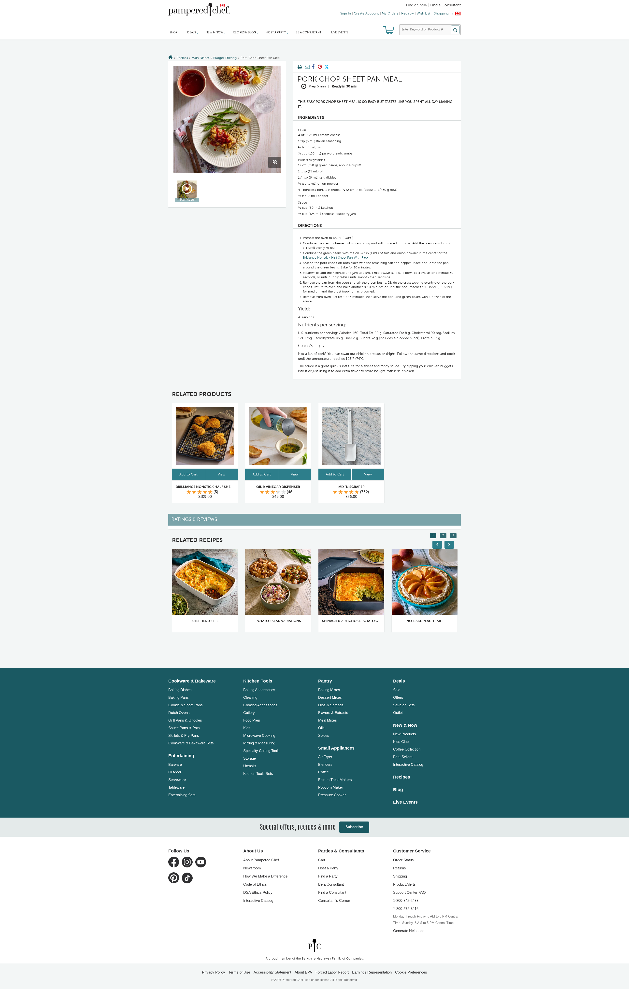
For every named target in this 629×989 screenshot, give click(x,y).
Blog (398, 789)
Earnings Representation (372, 972)
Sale (396, 690)
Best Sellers (403, 757)
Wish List (423, 13)
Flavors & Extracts (333, 712)
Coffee (323, 772)
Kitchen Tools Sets (258, 773)
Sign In (345, 13)
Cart (321, 860)
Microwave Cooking (259, 735)
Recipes (182, 58)
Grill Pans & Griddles (185, 720)
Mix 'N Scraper (351, 487)
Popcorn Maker (330, 787)
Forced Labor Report (332, 972)
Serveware (177, 780)
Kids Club (401, 741)
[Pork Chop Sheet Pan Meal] (227, 119)
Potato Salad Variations (278, 621)
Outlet (398, 712)
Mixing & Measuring (259, 743)
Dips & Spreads (330, 705)
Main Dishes (201, 58)
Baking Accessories (259, 690)
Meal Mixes (327, 720)
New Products (404, 734)
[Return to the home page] (170, 57)
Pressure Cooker (332, 795)
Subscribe (354, 827)
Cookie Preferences (411, 972)
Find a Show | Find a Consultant (433, 5)
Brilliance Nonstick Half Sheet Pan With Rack (336, 257)
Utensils (249, 766)
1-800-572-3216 (405, 908)
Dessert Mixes (330, 697)
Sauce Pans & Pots (184, 728)
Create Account (366, 13)
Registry (407, 13)
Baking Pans (178, 697)
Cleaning (250, 697)
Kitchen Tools (257, 681)
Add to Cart (188, 474)
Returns (399, 868)
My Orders (390, 13)
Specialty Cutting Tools (261, 751)
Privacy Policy (213, 972)
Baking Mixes (329, 690)
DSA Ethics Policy (257, 892)
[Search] (455, 30)
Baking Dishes (180, 690)
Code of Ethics (255, 884)
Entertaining (181, 755)
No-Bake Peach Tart (424, 621)
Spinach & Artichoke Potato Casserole (358, 621)
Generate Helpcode (408, 931)
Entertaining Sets (182, 795)
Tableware (176, 787)
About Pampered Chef (261, 860)
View (221, 474)
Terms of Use (239, 972)
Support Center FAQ (409, 892)
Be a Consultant (308, 32)
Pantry (325, 681)
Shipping (400, 876)
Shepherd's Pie (205, 621)
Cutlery (249, 712)
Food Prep (251, 720)
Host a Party (328, 868)
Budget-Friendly (225, 58)
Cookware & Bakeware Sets (191, 743)
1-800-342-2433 (405, 900)
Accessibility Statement (272, 972)
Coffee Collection (406, 749)
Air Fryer (325, 757)
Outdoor (174, 772)
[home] (314, 945)
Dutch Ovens (179, 712)
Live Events (339, 32)
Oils (321, 728)
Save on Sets (404, 705)
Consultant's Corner (334, 900)
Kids (246, 728)
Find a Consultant (332, 892)
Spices (323, 735)
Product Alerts (404, 884)
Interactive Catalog (408, 764)
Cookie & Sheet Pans (185, 705)
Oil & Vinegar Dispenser (278, 487)
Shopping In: (444, 13)
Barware (175, 764)
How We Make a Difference (265, 876)
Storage (249, 758)
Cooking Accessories (260, 705)
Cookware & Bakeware (192, 681)
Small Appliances (336, 748)
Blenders (325, 764)
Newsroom (252, 868)
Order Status (403, 860)
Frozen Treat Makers (335, 780)
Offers (398, 697)
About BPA (303, 972)
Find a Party (328, 876)
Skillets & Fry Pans (183, 735)
